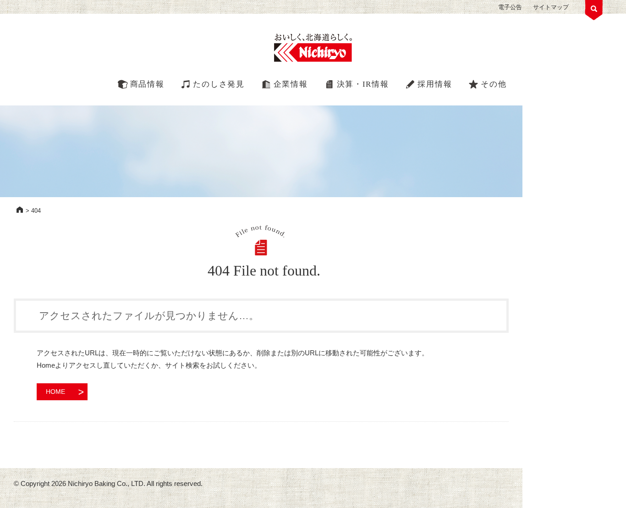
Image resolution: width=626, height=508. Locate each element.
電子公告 (510, 7)
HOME (20, 209)
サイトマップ (551, 7)
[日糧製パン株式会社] (313, 48)
